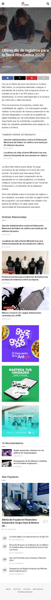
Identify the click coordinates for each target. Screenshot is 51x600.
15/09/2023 (18, 456)
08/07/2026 (7, 319)
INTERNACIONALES (25, 592)
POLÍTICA (17, 589)
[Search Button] (48, 3)
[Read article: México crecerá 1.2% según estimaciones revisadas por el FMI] (25, 298)
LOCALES (26, 589)
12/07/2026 (8, 148)
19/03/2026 (6, 67)
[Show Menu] (3, 3)
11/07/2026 (6, 283)
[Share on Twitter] (20, 78)
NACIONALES (8, 272)
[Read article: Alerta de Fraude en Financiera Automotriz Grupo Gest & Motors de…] (25, 499)
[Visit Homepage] (25, 3)
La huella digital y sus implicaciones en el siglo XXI (28, 537)
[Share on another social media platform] (43, 78)
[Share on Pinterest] (32, 78)
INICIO (8, 589)
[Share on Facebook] (7, 78)
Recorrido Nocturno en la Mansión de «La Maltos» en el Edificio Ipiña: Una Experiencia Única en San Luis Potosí (29, 547)
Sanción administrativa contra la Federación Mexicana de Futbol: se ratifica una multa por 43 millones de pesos (26, 142)
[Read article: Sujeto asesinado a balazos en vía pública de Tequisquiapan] (7, 452)
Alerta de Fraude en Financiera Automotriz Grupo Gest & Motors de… (20, 522)
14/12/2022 (18, 466)
